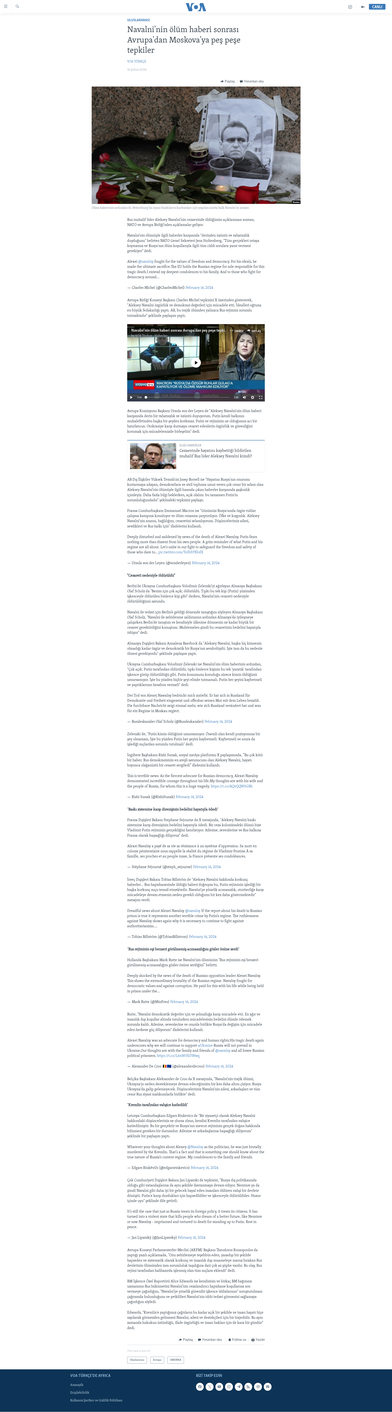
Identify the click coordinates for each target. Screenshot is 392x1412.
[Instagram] (350, 7)
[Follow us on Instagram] (229, 1387)
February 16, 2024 (199, 288)
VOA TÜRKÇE (136, 61)
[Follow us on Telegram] (239, 1387)
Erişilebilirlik (79, 1393)
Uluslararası (138, 20)
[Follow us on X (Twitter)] (209, 1387)
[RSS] (248, 1387)
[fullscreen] (261, 397)
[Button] (227, 81)
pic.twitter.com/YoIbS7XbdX (180, 552)
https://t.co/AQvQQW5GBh (232, 786)
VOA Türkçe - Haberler (151, 336)
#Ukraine (205, 1046)
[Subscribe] (268, 1387)
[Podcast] (258, 1387)
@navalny (146, 262)
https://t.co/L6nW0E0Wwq (178, 1056)
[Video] (363, 7)
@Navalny (195, 1147)
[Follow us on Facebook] (200, 1387)
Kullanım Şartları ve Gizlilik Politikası (96, 1400)
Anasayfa (76, 1385)
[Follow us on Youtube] (219, 1387)
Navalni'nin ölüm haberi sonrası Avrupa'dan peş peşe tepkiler (180, 331)
